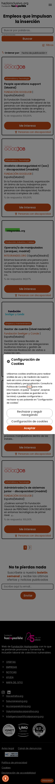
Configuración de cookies (29, 421)
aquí (29, 386)
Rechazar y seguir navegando (29, 413)
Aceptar (29, 428)
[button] (5, 778)
